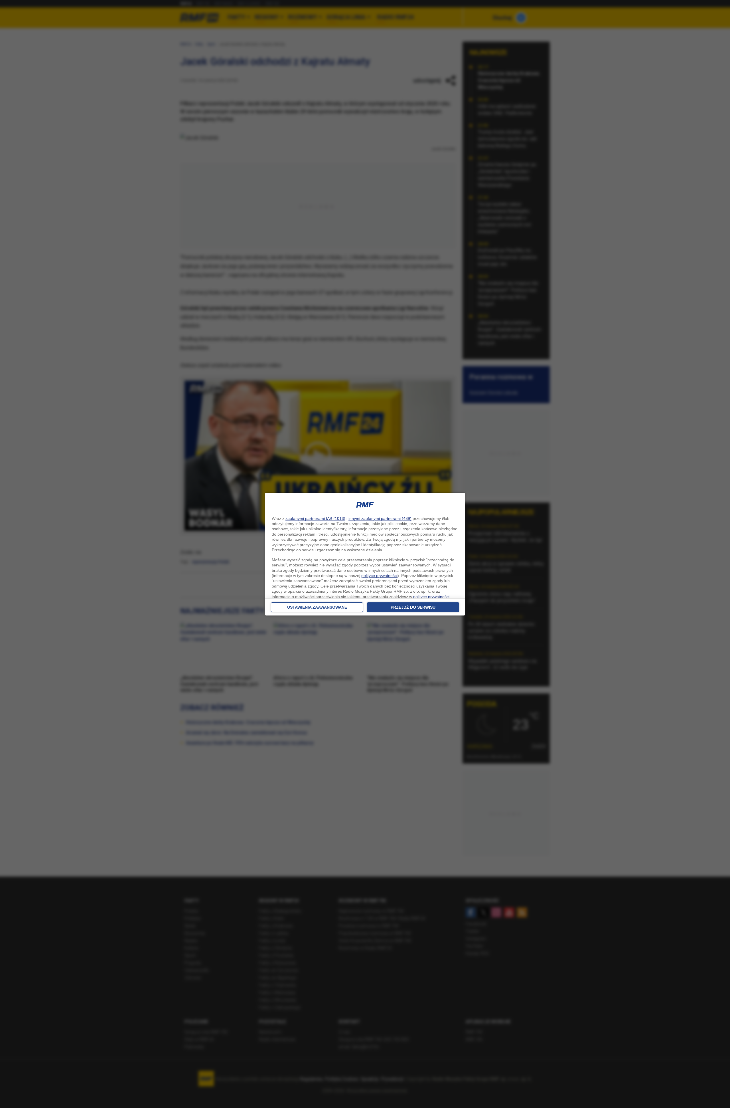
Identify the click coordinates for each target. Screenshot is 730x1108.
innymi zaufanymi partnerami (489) (379, 518)
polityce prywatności (379, 575)
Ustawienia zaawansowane (317, 607)
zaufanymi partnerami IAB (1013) (315, 518)
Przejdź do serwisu (413, 607)
